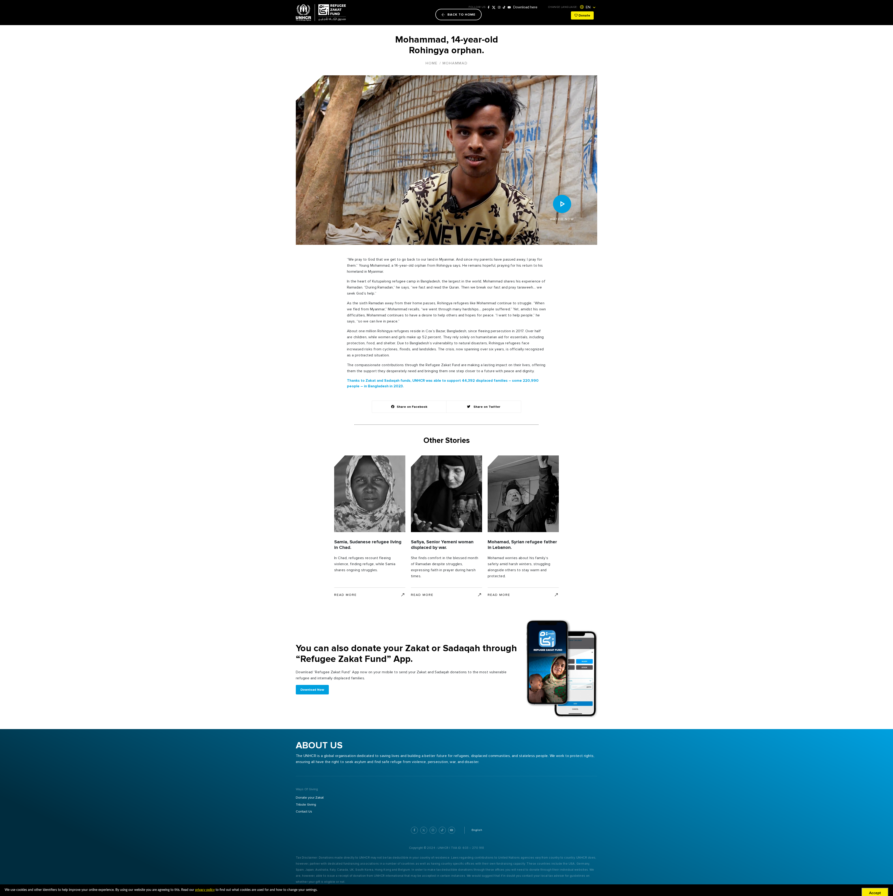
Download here (525, 7)
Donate (584, 15)
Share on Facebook (412, 407)
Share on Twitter (486, 407)
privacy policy (205, 890)
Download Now (312, 690)
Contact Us (304, 811)
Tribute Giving (306, 804)
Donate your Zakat (310, 798)
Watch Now (562, 219)
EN (587, 7)
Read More (345, 595)
